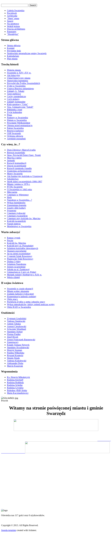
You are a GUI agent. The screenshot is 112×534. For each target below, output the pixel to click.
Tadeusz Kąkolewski (16, 360)
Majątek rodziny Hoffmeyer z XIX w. (24, 274)
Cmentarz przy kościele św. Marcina (23, 218)
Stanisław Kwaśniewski (18, 347)
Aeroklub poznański (16, 138)
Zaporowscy (13, 342)
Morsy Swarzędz (15, 173)
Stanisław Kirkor (15, 331)
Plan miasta (12, 58)
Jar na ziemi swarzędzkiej (18, 253)
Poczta (10, 240)
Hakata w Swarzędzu (17, 120)
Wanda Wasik (13, 358)
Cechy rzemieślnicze (16, 96)
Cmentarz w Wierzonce (18, 194)
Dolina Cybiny (14, 261)
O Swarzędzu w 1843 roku (19, 189)
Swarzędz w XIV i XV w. (19, 72)
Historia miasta (14, 70)
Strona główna (13, 45)
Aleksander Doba (15, 363)
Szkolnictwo (13, 179)
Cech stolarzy (13, 99)
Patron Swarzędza (15, 128)
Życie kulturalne (14, 112)
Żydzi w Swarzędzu (16, 86)
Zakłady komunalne (16, 101)
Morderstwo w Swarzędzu (19, 226)
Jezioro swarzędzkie (16, 267)
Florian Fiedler (14, 334)
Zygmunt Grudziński (16, 318)
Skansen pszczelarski (16, 251)
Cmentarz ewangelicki (17, 216)
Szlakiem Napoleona (16, 264)
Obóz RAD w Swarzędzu (19, 307)
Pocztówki (12, 13)
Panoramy (11, 31)
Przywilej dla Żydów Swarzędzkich (23, 83)
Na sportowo (13, 23)
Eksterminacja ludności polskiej (21, 296)
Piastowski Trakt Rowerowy (20, 259)
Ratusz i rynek (13, 238)
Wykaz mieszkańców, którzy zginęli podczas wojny (31, 304)
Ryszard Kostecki (15, 355)
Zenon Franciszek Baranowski (21, 339)
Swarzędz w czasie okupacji (20, 288)
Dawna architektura (16, 29)
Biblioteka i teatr (14, 109)
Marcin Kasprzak (15, 366)
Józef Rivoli (12, 337)
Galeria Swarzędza (15, 10)
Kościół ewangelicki (16, 221)
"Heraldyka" (13, 34)
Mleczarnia (12, 192)
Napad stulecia (14, 223)
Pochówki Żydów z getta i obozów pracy (26, 302)
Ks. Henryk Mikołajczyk (18, 377)
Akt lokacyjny (13, 75)
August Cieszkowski (16, 326)
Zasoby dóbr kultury (16, 208)
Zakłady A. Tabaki (15, 91)
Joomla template (8, 530)
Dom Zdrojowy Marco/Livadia (21, 150)
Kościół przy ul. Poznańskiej (20, 245)
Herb (9, 197)
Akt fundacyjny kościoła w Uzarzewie (24, 176)
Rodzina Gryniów (15, 388)
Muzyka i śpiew (14, 158)
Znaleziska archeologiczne (19, 171)
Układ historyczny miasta (18, 78)
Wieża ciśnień (13, 277)
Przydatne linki (14, 51)
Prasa (9, 115)
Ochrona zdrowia (15, 136)
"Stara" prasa (13, 18)
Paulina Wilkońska (15, 353)
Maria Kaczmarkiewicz (17, 393)
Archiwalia (12, 15)
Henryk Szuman (14, 350)
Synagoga (11, 210)
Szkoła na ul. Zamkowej (18, 269)
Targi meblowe (14, 94)
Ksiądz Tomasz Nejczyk (18, 345)
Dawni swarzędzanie (16, 165)
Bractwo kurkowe (15, 130)
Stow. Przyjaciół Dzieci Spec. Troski (24, 155)
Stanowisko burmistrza (17, 80)
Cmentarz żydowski (16, 213)
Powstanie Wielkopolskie (18, 123)
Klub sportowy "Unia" (17, 104)
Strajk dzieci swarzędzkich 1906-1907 (24, 181)
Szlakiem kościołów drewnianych (22, 248)
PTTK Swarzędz (15, 187)
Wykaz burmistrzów (16, 202)
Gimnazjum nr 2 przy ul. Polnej (21, 272)
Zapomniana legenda (16, 205)
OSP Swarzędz (14, 133)
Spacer (10, 21)
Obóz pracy (12, 299)
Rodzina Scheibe (15, 385)
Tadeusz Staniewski (16, 321)
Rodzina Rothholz (15, 382)
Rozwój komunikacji (16, 163)
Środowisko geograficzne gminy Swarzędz (27, 53)
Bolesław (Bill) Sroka (17, 390)
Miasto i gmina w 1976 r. (18, 184)
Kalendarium (13, 56)
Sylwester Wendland (16, 329)
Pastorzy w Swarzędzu (17, 117)
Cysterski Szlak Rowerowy (19, 256)
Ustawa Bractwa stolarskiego (20, 88)
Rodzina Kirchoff (15, 380)
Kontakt (10, 48)
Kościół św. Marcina (16, 243)
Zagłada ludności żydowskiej (20, 294)
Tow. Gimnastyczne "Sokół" (20, 107)
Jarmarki (11, 160)
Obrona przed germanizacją (19, 125)
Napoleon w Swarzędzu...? (19, 200)
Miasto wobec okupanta (18, 291)
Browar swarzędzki (16, 152)
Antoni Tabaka (14, 324)
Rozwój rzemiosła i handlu (19, 168)
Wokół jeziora (13, 26)
